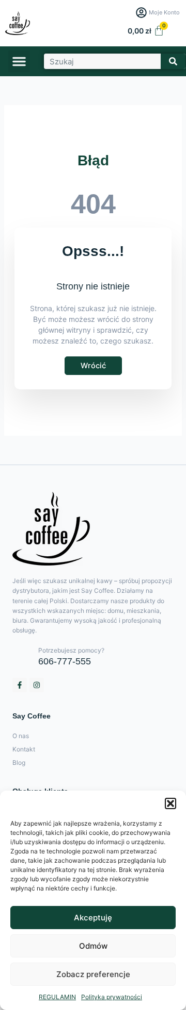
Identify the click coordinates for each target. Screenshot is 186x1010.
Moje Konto (164, 12)
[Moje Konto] (141, 12)
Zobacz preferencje (93, 974)
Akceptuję (93, 917)
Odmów (93, 946)
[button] (170, 803)
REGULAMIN (57, 997)
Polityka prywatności (111, 997)
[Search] (173, 61)
